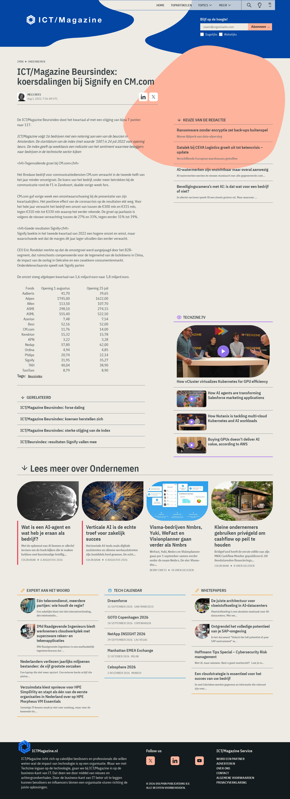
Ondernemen (36, 61)
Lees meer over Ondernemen (84, 468)
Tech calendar (128, 590)
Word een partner (230, 759)
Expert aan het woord (48, 590)
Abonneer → (260, 26)
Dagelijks (211, 34)
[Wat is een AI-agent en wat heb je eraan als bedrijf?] (48, 501)
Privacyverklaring (231, 782)
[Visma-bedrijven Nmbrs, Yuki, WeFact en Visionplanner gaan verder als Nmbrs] (177, 501)
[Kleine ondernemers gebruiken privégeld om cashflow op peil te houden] (242, 501)
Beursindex (35, 376)
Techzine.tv (194, 317)
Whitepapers (213, 590)
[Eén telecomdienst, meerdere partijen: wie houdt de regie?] (27, 607)
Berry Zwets (158, 570)
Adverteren (225, 763)
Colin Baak (28, 560)
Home (160, 5)
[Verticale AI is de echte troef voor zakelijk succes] (112, 501)
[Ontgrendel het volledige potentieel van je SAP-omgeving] (202, 633)
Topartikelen (181, 5)
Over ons (223, 768)
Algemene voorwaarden (235, 778)
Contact (222, 773)
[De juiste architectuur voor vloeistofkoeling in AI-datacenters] (202, 607)
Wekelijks (230, 34)
